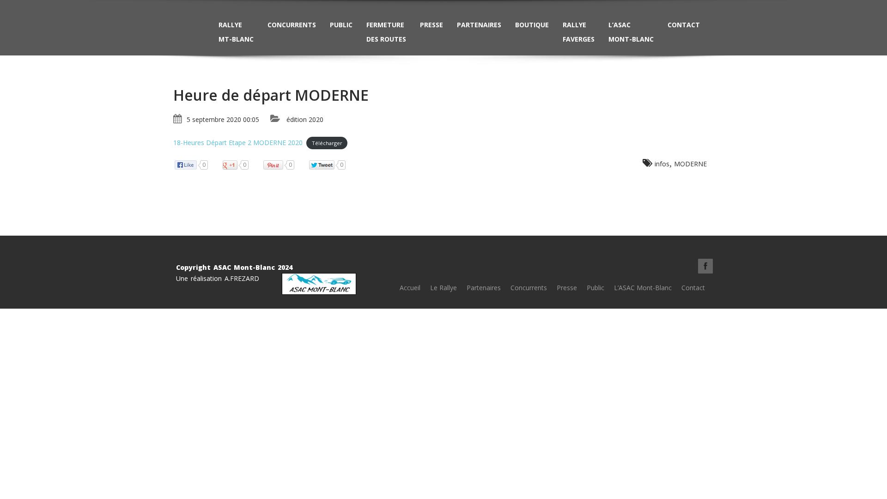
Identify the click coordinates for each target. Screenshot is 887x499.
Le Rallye (443, 287)
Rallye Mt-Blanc (236, 31)
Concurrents (291, 24)
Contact (684, 24)
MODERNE (690, 163)
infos (662, 163)
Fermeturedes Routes (386, 31)
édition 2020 (304, 119)
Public (341, 24)
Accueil (410, 287)
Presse (431, 24)
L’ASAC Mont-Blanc (631, 31)
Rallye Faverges (579, 31)
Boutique (532, 24)
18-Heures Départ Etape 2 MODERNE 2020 (238, 142)
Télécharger (327, 143)
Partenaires (479, 24)
